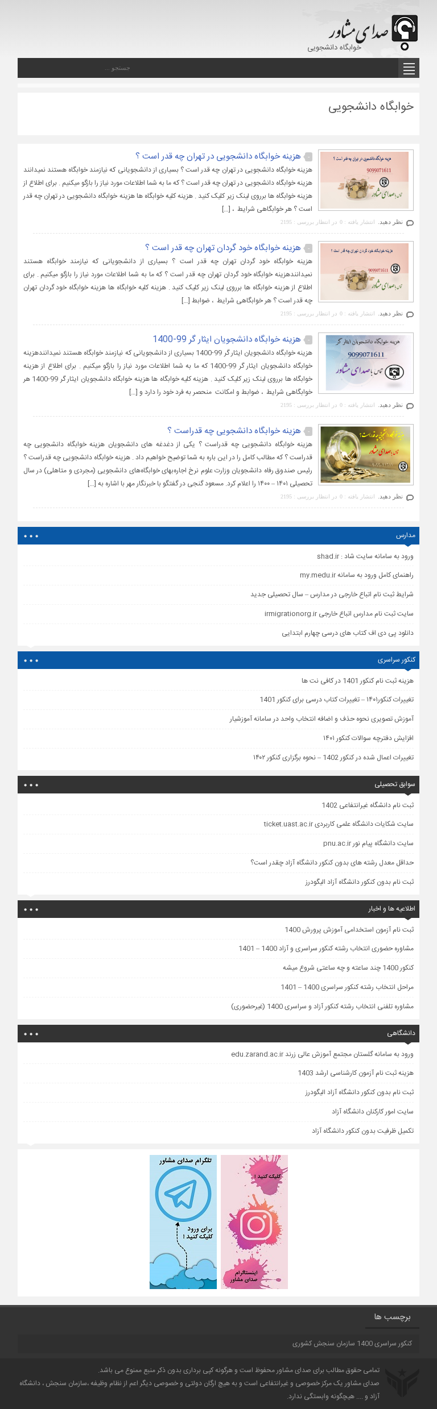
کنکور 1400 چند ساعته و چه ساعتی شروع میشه (348, 968)
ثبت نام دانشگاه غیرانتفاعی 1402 (367, 805)
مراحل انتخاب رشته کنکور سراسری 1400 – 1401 (347, 987)
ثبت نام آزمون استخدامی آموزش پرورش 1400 (349, 930)
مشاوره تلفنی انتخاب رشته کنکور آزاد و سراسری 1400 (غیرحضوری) (322, 1006)
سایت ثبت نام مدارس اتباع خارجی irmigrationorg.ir (339, 614)
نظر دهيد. (390, 221)
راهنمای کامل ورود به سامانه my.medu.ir (357, 575)
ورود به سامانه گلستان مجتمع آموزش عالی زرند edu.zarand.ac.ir (322, 1054)
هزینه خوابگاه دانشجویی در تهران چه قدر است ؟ (218, 156)
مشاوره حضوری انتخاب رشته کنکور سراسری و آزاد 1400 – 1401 (326, 948)
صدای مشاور (294, 1370)
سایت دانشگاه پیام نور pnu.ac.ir (368, 843)
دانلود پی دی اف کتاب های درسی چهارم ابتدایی (348, 633)
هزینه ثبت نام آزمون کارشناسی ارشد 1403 (356, 1073)
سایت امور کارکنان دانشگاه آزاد (373, 1111)
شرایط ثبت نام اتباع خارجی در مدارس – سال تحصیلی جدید (332, 594)
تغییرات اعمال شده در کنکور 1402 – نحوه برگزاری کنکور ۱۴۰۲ (333, 757)
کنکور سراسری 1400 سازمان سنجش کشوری (352, 1343)
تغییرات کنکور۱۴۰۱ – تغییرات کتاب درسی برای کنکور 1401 (336, 699)
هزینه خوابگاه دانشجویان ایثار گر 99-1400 (226, 339)
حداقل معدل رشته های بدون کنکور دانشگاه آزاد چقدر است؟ (332, 862)
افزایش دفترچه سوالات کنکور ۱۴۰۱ (368, 738)
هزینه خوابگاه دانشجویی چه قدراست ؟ (234, 431)
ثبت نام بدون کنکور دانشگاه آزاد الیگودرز (360, 882)
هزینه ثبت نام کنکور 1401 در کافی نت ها (358, 681)
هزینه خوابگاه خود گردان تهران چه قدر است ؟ (223, 248)
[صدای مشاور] (371, 27)
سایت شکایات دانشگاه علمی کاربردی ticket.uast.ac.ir (339, 824)
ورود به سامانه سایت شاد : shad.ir (365, 556)
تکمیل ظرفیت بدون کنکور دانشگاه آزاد (363, 1131)
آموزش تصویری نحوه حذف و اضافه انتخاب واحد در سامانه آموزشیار (322, 719)
